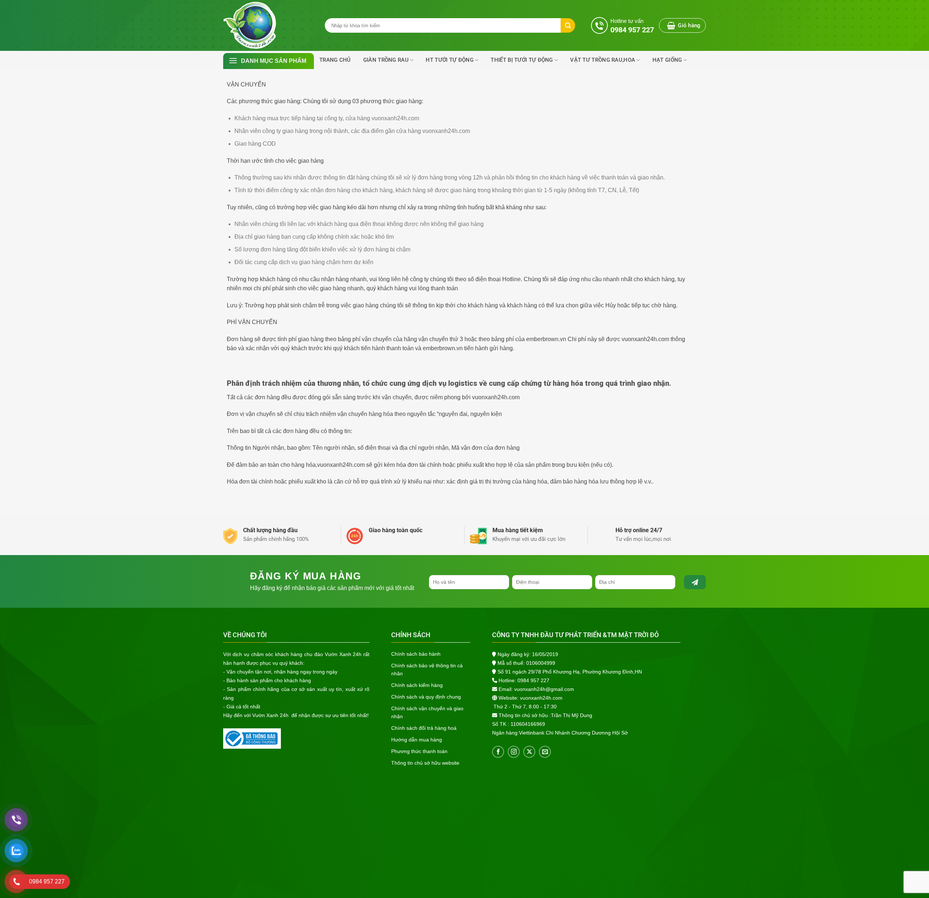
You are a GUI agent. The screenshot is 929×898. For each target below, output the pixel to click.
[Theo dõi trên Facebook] (498, 752)
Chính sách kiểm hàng (417, 685)
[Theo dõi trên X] (529, 752)
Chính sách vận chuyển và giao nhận (427, 712)
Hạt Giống (667, 60)
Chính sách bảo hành (416, 654)
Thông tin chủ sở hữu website (425, 763)
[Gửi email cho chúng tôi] (545, 752)
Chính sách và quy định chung (426, 697)
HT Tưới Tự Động (450, 60)
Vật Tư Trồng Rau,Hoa (602, 60)
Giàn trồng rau (386, 60)
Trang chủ (335, 60)
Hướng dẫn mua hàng (416, 740)
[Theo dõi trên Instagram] (514, 752)
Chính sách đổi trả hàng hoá (424, 728)
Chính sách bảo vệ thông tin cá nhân (427, 669)
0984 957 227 (533, 680)
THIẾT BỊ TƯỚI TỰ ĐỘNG (522, 60)
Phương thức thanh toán (419, 751)
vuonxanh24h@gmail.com (544, 689)
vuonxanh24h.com (541, 698)
